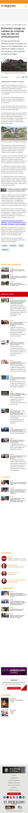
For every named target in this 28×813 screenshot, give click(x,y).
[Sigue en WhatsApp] (23, 77)
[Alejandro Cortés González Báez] (4, 581)
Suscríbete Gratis (14, 688)
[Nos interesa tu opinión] (14, 770)
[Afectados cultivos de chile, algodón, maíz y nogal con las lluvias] (5, 269)
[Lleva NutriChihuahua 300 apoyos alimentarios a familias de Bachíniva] (5, 463)
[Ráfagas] (4, 558)
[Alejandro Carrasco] (4, 573)
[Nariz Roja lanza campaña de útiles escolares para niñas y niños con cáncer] (5, 349)
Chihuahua (5, 249)
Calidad (21, 245)
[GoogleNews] (17, 797)
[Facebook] (4, 797)
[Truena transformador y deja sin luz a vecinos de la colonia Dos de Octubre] (5, 382)
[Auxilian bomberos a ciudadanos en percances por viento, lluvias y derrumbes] (5, 276)
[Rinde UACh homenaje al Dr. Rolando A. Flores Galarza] (5, 609)
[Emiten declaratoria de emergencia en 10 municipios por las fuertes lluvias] (5, 283)
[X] (8, 797)
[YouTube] (11, 797)
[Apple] (20, 797)
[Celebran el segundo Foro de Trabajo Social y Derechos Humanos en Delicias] (5, 615)
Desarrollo (13, 245)
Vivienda (4, 245)
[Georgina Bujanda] (4, 566)
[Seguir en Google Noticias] (26, 77)
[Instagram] (14, 797)
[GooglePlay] (23, 797)
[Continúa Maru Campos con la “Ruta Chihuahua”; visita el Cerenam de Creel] (5, 445)
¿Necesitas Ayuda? (14, 793)
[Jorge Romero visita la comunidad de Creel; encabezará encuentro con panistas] (5, 367)
